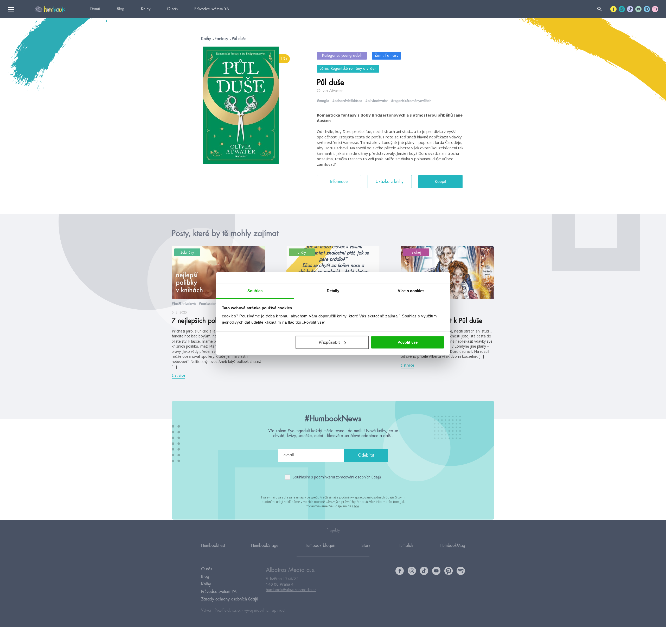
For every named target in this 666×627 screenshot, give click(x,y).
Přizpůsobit (329, 342)
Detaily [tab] (333, 291)
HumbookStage (264, 545)
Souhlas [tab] (254, 291)
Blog (120, 9)
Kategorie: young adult (342, 55)
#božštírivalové (184, 303)
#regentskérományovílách (411, 101)
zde (356, 506)
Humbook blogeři (319, 545)
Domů (95, 9)
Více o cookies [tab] (411, 291)
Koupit (440, 182)
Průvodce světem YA (211, 9)
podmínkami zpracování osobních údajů (347, 477)
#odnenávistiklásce (347, 101)
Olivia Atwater (330, 91)
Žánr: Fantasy (386, 55)
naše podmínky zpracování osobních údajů (362, 497)
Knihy (145, 9)
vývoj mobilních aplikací (264, 610)
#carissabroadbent (214, 303)
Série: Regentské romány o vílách (347, 69)
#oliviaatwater (376, 101)
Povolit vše (408, 342)
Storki (366, 545)
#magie (323, 101)
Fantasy (222, 39)
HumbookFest (213, 545)
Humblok (405, 545)
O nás (172, 9)
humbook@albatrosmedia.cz (291, 589)
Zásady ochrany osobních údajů (229, 599)
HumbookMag (452, 545)
